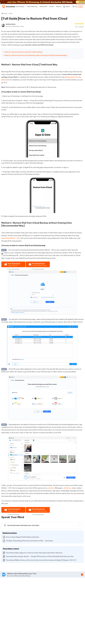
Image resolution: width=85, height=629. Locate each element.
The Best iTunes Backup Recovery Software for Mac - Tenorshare (29, 541)
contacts (50, 488)
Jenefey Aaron (10, 24)
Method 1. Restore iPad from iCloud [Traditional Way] (23, 52)
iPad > (11, 13)
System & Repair (20, 6)
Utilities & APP (43, 6)
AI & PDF (51, 6)
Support (68, 6)
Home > (5, 13)
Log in (80, 6)
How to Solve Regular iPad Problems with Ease (22, 537)
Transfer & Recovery (32, 6)
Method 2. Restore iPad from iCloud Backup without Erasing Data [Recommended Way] (36, 55)
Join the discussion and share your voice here (23, 525)
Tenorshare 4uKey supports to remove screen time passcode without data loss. (34, 553)
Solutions (58, 6)
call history (67, 488)
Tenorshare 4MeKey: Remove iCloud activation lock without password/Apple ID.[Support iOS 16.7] (41, 560)
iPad (22, 26)
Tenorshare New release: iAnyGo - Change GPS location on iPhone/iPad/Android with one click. (40, 556)
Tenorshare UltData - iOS (10, 238)
